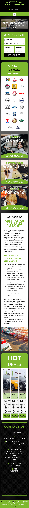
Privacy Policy (5, 501)
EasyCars (14, 506)
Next (23, 393)
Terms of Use (13, 501)
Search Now (14, 55)
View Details (7, 416)
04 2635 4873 (15, 9)
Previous (5, 393)
